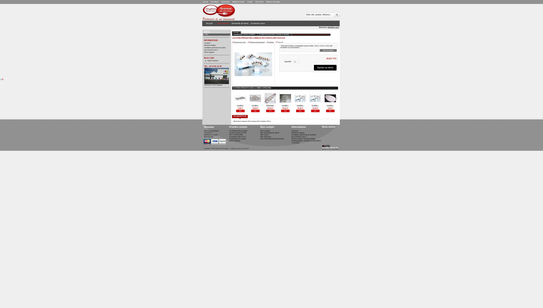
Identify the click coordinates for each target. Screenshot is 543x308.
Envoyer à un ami (240, 42)
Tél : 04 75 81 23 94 (212, 66)
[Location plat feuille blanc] (330, 103)
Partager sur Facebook (257, 42)
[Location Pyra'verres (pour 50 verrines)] (285, 103)
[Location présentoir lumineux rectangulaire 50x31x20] (315, 103)
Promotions (214, 2)
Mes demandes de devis (269, 133)
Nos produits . (223, 23)
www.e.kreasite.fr (243, 148)
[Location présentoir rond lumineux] (300, 103)
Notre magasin (209, 52)
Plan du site (259, 2)
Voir (240, 111)
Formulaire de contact (237, 139)
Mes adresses (265, 137)
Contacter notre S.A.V (237, 137)
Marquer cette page (273, 2)
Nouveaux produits (211, 131)
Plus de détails (328, 50)
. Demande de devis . (240, 23)
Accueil (205, 2)
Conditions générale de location (215, 47)
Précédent (232, 98)
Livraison (207, 43)
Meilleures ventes (238, 2)
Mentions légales (210, 45)
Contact (250, 2)
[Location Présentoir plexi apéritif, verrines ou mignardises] (255, 103)
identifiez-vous (333, 27)
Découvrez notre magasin (213, 85)
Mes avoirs (264, 135)
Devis (207, 32)
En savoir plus (239, 116)
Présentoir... (270, 105)
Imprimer (271, 42)
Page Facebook (212, 60)
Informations (211, 40)
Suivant (336, 98)
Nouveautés (225, 2)
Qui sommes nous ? (211, 50)
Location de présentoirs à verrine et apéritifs (274, 34)
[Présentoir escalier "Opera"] (270, 103)
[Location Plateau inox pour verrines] (240, 103)
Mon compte (265, 131)
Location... (240, 105)
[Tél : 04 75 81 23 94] (216, 83)
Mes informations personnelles (272, 139)
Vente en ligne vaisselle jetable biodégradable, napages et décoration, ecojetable (306, 141)
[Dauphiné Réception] (228, 11)
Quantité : (288, 62)
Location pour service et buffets (244, 34)
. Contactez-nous (257, 23)
